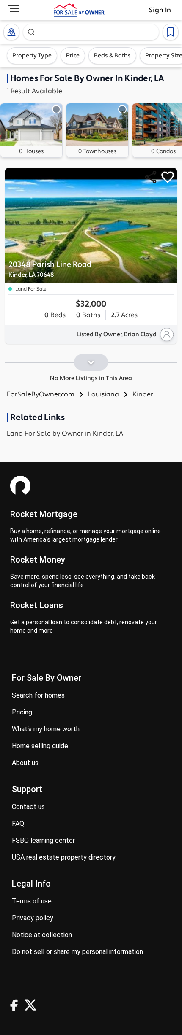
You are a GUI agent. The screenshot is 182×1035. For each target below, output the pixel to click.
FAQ (18, 823)
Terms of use (32, 901)
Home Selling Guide (40, 746)
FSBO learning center (43, 840)
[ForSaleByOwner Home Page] (79, 10)
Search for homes (38, 695)
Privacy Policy (32, 918)
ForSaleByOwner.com (40, 394)
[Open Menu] (13, 8)
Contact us (28, 807)
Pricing (22, 712)
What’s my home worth (46, 729)
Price (73, 55)
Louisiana (103, 394)
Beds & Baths (112, 55)
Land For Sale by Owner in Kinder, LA (65, 433)
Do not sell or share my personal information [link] (77, 952)
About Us (25, 763)
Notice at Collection (42, 935)
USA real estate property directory (64, 857)
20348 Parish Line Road (49, 269)
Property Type (32, 55)
